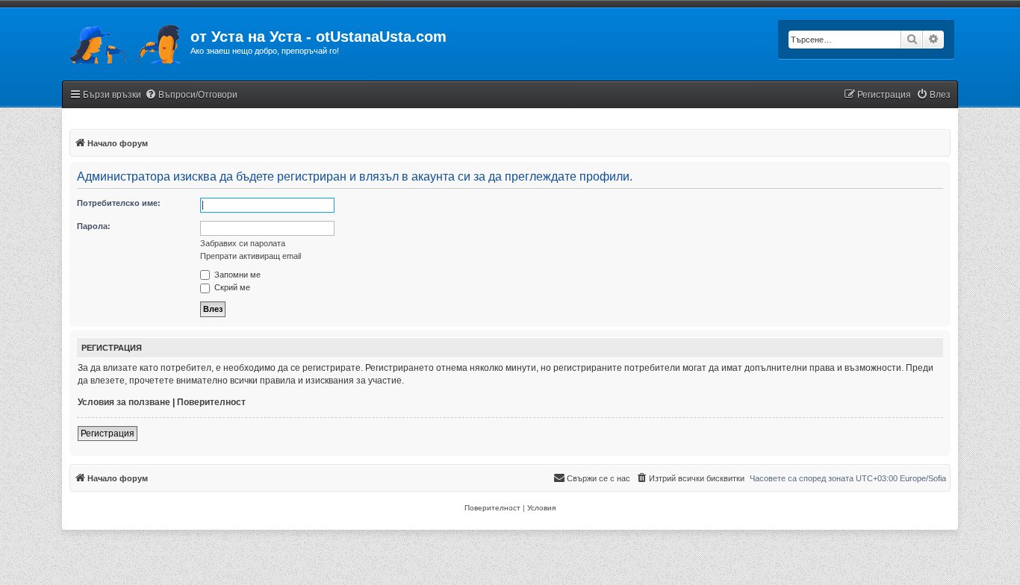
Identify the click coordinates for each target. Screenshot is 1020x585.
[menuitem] (191, 95)
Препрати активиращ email (250, 255)
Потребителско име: (119, 202)
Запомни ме (236, 274)
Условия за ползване (124, 402)
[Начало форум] (126, 41)
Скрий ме (231, 287)
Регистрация (107, 433)
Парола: (94, 226)
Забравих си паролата (242, 243)
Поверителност (211, 402)
